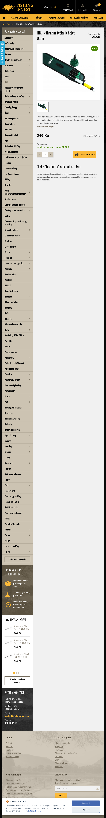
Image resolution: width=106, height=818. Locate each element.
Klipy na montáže (62, 743)
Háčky (7, 179)
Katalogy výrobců (13, 753)
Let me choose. (34, 811)
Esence (8, 162)
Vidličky (8, 529)
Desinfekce (9, 123)
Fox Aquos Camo (12, 174)
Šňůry (7, 479)
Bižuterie (9, 65)
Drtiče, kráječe (11, 151)
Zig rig (7, 551)
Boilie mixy (9, 70)
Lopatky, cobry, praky (14, 263)
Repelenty (9, 413)
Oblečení (8, 318)
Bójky (7, 82)
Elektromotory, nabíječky (16, 157)
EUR (50, 7)
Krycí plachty (10, 246)
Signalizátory (10, 435)
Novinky (9, 746)
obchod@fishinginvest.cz (17, 716)
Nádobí (8, 285)
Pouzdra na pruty (12, 379)
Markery (8, 268)
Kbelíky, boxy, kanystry (15, 210)
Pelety (7, 346)
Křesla (7, 252)
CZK (54, 7)
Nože (7, 313)
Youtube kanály (12, 756)
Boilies (7, 76)
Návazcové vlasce (12, 302)
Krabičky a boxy (11, 230)
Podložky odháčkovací (14, 363)
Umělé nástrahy (11, 507)
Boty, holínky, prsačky (14, 96)
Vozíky (7, 540)
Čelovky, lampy (11, 107)
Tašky (7, 485)
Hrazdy (8, 185)
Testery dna (10, 490)
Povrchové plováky (13, 385)
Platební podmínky (14, 780)
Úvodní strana (7, 24)
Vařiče (7, 518)
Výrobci (39, 17)
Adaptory (9, 37)
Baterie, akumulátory (14, 48)
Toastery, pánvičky (13, 496)
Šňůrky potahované (13, 474)
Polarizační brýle (12, 368)
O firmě (9, 743)
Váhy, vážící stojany (13, 513)
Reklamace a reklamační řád (18, 787)
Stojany (8, 451)
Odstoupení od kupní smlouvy (19, 790)
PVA (6, 402)
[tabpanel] (16, 646)
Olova (7, 329)
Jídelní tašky (10, 199)
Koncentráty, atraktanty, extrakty (16, 223)
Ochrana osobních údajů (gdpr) (19, 793)
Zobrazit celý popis (45, 127)
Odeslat (61, 796)
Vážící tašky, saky (12, 524)
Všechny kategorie (17, 559)
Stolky (7, 457)
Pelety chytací (11, 352)
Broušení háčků (11, 101)
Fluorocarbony (11, 168)
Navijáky (8, 307)
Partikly (8, 340)
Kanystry (59, 746)
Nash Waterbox (11, 291)
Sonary (8, 440)
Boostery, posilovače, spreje (14, 89)
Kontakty (98, 17)
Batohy (8, 54)
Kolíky (7, 215)
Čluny (7, 112)
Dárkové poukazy (12, 118)
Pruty (7, 396)
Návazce (8, 296)
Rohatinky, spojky (12, 418)
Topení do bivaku (12, 501)
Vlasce (7, 535)
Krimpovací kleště (12, 235)
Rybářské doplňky (12, 429)
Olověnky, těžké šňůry (14, 335)
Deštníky (8, 129)
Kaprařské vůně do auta (15, 204)
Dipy (6, 140)
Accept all (86, 803)
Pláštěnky (59, 750)
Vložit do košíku (87, 154)
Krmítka (8, 241)
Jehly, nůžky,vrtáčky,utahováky (15, 192)
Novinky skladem (57, 17)
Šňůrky (8, 468)
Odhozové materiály (13, 324)
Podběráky (9, 357)
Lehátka (8, 257)
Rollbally (8, 424)
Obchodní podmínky (79, 17)
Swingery (9, 463)
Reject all (85, 810)
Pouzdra (8, 374)
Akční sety (9, 43)
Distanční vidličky (12, 146)
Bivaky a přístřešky (13, 59)
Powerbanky (10, 390)
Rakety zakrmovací (13, 407)
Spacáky (8, 446)
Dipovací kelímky (12, 135)
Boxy (57, 760)
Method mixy (10, 274)
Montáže (8, 279)
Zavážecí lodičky (12, 546)
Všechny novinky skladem (17, 680)
